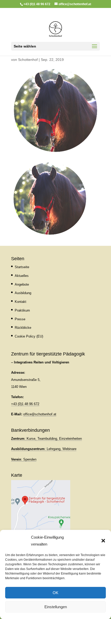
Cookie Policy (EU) (29, 336)
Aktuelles (22, 276)
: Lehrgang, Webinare (43, 449)
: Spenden (23, 459)
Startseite (22, 267)
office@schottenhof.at (39, 414)
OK (55, 592)
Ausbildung (23, 293)
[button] (103, 540)
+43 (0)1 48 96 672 (25, 404)
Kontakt (20, 302)
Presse (20, 319)
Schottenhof (28, 60)
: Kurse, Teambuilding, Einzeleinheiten (46, 438)
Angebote (22, 284)
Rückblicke (23, 328)
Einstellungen (55, 607)
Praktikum (22, 310)
